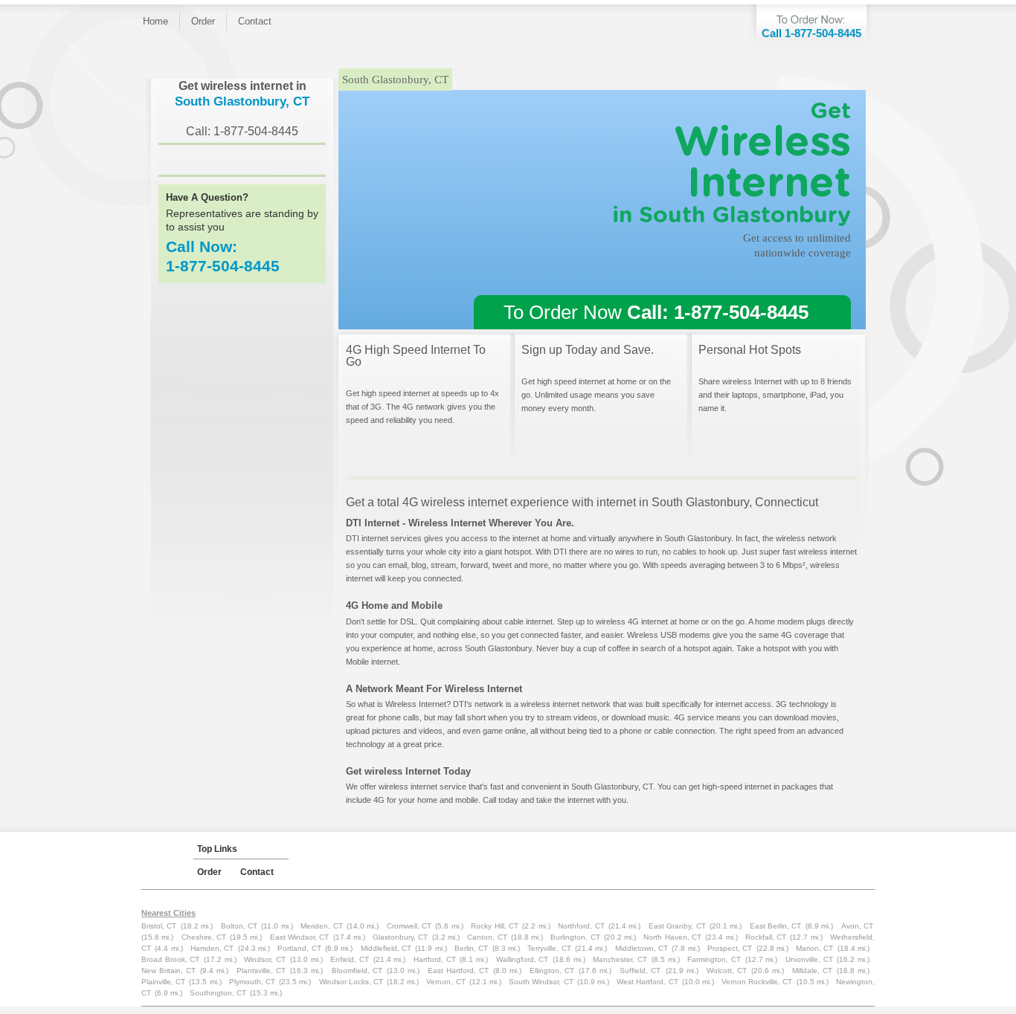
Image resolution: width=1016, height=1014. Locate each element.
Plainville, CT (163, 982)
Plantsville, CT (261, 970)
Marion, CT (814, 948)
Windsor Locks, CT (351, 982)
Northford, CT (581, 926)
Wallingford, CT (522, 959)
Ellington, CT (552, 970)
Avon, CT (857, 926)
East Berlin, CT (776, 926)
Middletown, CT (641, 948)
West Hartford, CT (647, 982)
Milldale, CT (812, 970)
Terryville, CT (548, 948)
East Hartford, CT (458, 970)
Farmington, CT (714, 959)
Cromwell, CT (409, 926)
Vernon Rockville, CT (756, 982)
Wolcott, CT (727, 970)
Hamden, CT (212, 948)
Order (203, 21)
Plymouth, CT (252, 982)
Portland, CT (299, 948)
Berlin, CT (471, 948)
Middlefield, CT (386, 948)
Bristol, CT (158, 926)
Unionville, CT (809, 959)
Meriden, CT (321, 926)
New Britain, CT (168, 970)
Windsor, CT (265, 959)
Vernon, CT (445, 982)
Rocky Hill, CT (494, 926)
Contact (254, 21)
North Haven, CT (672, 937)
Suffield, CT (640, 970)
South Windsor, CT (541, 982)
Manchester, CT (620, 959)
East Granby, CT (677, 926)
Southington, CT (218, 993)
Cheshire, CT (203, 937)
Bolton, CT (239, 926)
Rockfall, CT (765, 937)
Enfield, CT (349, 959)
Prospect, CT (729, 948)
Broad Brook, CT (170, 959)
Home (155, 21)
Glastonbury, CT (400, 937)
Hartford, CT (435, 959)
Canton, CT (487, 937)
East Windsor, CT (299, 937)
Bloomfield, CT (357, 970)
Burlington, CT (574, 937)
